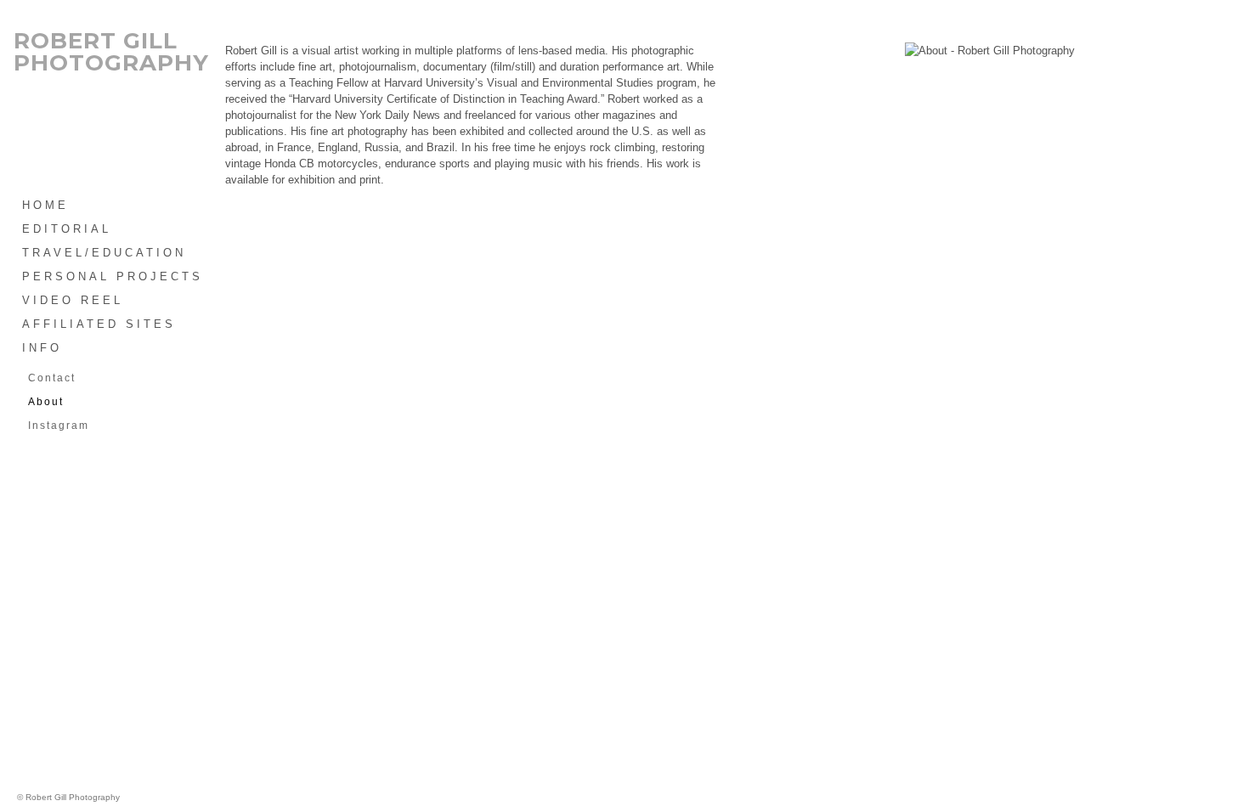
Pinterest (774, 8)
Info (42, 347)
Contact (52, 378)
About (46, 402)
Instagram (58, 425)
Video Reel (72, 300)
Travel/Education (104, 252)
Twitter (757, 8)
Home (45, 205)
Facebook (740, 8)
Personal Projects (112, 276)
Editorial (66, 229)
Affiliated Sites (99, 324)
